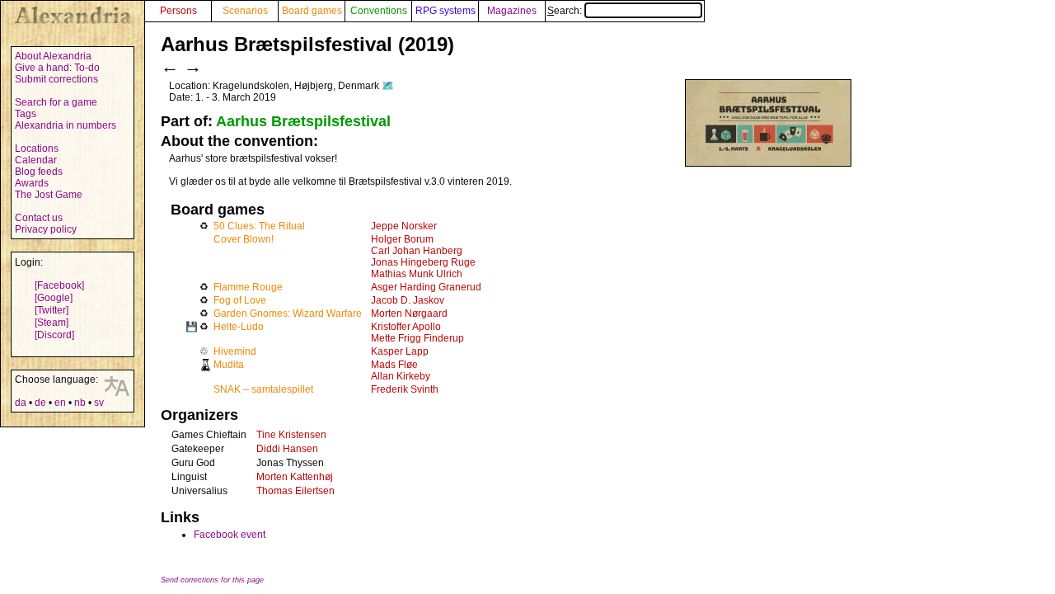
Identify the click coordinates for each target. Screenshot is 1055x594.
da (20, 402)
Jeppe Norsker (404, 226)
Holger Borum (402, 239)
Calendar (36, 160)
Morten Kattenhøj (294, 477)
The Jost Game (48, 194)
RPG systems (445, 10)
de (40, 402)
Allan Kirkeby (400, 376)
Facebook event (229, 534)
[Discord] (54, 335)
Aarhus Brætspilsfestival (303, 121)
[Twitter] (51, 310)
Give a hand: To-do (57, 67)
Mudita (228, 364)
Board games (312, 10)
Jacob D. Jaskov (407, 300)
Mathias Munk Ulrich (416, 274)
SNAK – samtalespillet (263, 389)
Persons (178, 10)
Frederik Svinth (404, 389)
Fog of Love (239, 300)
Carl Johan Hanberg (416, 251)
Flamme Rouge (248, 287)
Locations (37, 148)
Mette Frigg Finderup (417, 338)
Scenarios (245, 10)
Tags (25, 114)
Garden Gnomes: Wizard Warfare (287, 313)
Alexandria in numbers (65, 125)
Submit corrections (56, 79)
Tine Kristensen (291, 435)
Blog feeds (39, 171)
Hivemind (234, 351)
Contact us (39, 218)
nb (80, 402)
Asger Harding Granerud (426, 287)
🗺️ (388, 86)
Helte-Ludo (238, 326)
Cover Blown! (243, 239)
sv (99, 402)
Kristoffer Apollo (406, 326)
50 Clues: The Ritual (259, 226)
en (60, 402)
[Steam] (51, 322)
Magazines (512, 10)
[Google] (54, 298)
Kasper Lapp (400, 351)
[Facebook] (59, 285)
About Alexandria (53, 56)
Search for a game (56, 102)
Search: (565, 10)
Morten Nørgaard (409, 313)
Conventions (378, 10)
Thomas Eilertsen (295, 491)
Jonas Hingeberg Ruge (423, 262)
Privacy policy (46, 229)
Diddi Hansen (287, 449)
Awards (32, 183)
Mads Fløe (394, 364)
